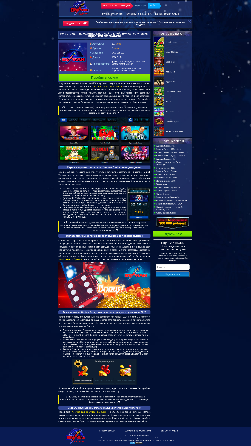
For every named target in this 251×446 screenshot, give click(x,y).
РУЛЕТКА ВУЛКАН (107, 430)
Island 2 (169, 101)
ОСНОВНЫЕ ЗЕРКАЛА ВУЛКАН (138, 430)
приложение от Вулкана (70, 259)
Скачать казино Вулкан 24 (168, 187)
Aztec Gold (170, 72)
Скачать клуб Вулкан (165, 174)
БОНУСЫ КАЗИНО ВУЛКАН (167, 14)
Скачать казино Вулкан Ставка (170, 152)
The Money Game (173, 92)
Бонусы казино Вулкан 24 (167, 197)
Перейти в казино (104, 77)
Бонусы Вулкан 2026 (165, 168)
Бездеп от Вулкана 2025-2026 (169, 204)
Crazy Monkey (172, 52)
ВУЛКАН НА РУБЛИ (169, 430)
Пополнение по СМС (166, 181)
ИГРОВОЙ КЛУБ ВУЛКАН (112, 14)
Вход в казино (162, 184)
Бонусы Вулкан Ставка (166, 191)
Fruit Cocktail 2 (172, 111)
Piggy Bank (170, 82)
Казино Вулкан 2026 (165, 146)
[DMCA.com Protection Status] (136, 443)
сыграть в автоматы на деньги (107, 86)
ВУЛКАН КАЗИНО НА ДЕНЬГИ (139, 14)
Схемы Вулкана (163, 194)
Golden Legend (172, 121)
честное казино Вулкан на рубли (89, 412)
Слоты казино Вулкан (166, 213)
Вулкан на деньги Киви (167, 177)
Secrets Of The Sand (174, 131)
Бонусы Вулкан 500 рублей (168, 149)
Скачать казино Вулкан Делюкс (170, 156)
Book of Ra (170, 62)
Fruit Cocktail (171, 42)
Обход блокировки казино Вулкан (171, 200)
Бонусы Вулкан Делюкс (167, 171)
